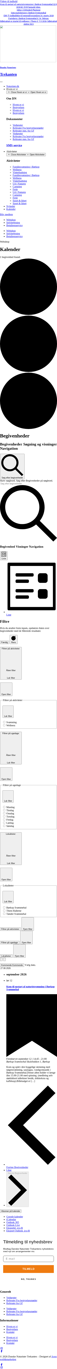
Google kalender (14, 1216)
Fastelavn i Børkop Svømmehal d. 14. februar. (28, 18)
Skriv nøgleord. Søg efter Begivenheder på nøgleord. (26, 480)
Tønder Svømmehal (16, 914)
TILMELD (28, 1269)
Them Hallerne (13, 910)
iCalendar (11, 1219)
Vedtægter (18, 125)
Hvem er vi (18, 104)
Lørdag (10, 823)
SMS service (14, 145)
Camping (17, 186)
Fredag (9, 819)
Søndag (10, 826)
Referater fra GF (14, 1303)
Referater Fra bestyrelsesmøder (28, 128)
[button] (4, 241)
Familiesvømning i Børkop (26, 166)
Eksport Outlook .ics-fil (18, 1230)
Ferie (15, 189)
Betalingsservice (14, 225)
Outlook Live (13, 1225)
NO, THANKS (28, 1279)
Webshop (11, 219)
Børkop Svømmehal (16, 907)
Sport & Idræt (19, 200)
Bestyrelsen (18, 107)
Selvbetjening (13, 222)
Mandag (10, 807)
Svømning (11, 722)
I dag (8, 1170)
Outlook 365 (12, 1222)
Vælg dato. (30, 965)
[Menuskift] (1, 81)
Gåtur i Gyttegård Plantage (28, 10)
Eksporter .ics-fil (14, 1228)
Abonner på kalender (10, 1211)
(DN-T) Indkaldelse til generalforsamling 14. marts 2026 (28, 15)
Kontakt (10, 1332)
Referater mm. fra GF (23, 130)
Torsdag (10, 816)
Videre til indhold (8, 1)
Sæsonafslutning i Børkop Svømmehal (28, 12)
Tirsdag (10, 810)
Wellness (17, 169)
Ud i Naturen (19, 183)
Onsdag (10, 813)
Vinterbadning (20, 172)
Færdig (4, 642)
